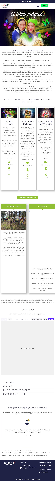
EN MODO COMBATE (14, 206)
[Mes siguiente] (5, 319)
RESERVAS (7, 386)
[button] (38, 6)
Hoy (10, 319)
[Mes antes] (2, 319)
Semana (40, 319)
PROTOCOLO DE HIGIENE (14, 394)
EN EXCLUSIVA (42, 206)
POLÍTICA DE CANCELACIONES (16, 390)
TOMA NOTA (8, 382)
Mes (46, 319)
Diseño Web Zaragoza (43, 472)
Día (34, 319)
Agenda (51, 319)
